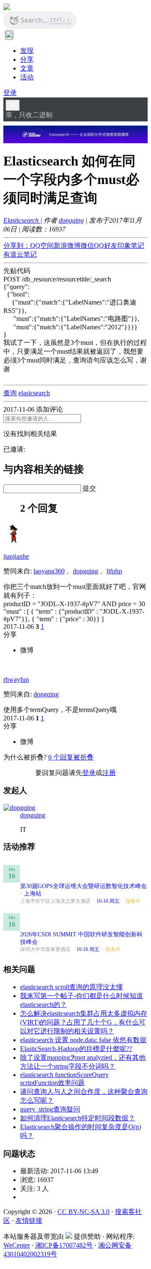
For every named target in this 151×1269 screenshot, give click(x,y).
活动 (27, 77)
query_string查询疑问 (50, 1109)
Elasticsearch (21, 220)
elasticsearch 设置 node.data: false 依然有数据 (83, 1039)
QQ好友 (105, 245)
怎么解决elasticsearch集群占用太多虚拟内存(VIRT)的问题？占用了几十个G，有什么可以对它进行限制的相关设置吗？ (83, 1022)
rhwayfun (16, 679)
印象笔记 (130, 245)
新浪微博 (67, 245)
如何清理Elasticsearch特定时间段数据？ (77, 1118)
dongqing (71, 220)
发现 (27, 50)
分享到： (16, 245)
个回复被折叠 (71, 757)
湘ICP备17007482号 (64, 1245)
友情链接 (29, 1220)
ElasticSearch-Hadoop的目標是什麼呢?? (76, 1048)
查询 (10, 393)
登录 (10, 92)
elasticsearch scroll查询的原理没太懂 (71, 987)
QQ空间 (42, 245)
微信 (87, 245)
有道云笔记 (20, 254)
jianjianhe (16, 556)
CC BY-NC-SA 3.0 (83, 1211)
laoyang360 (49, 571)
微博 (27, 650)
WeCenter (16, 1245)
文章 (27, 68)
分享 (27, 59)
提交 (89, 488)
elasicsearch (34, 393)
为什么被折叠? (25, 757)
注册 (109, 772)
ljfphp (114, 571)
